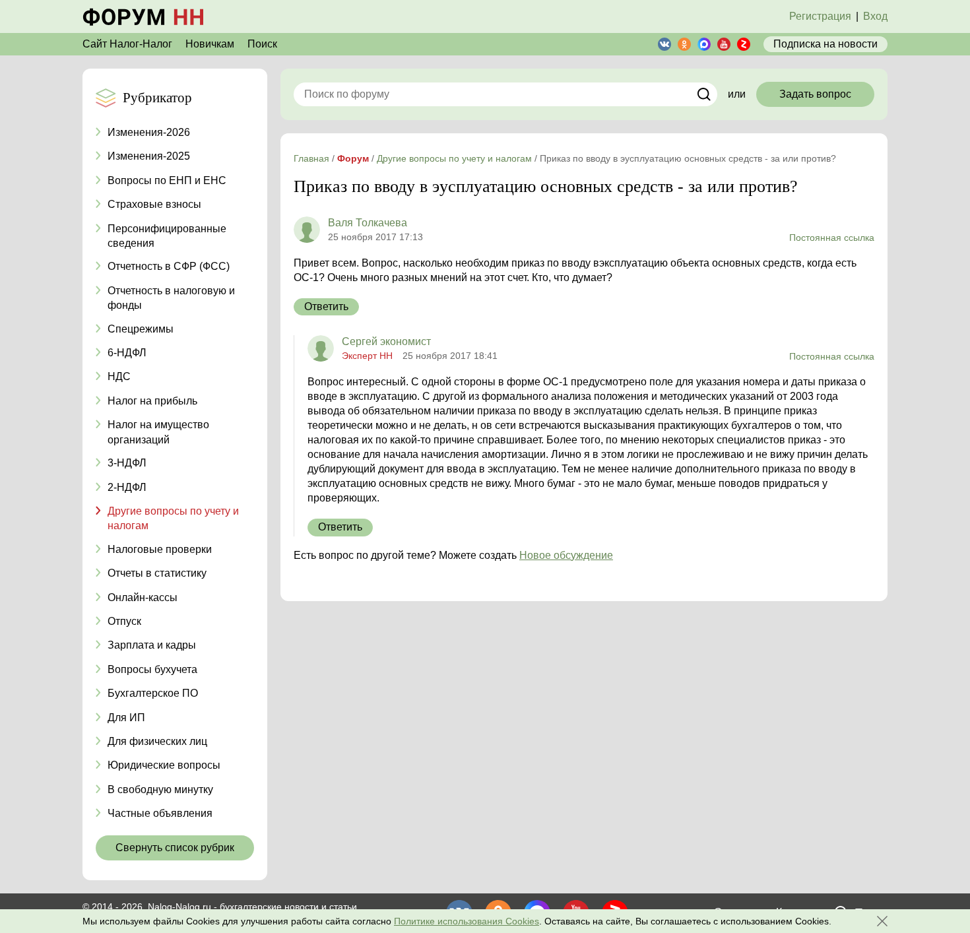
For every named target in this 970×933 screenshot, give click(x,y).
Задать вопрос (815, 94)
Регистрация (820, 16)
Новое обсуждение (566, 555)
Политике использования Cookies (466, 921)
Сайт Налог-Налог (127, 43)
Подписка (825, 43)
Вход (875, 16)
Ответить (326, 306)
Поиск (262, 43)
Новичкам (209, 43)
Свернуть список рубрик (174, 847)
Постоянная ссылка (831, 237)
